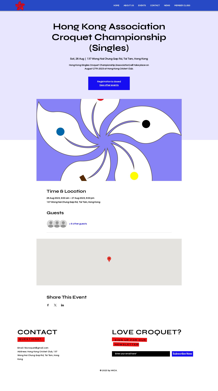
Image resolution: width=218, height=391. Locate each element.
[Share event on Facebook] (48, 305)
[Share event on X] (55, 305)
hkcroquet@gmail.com (36, 348)
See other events (109, 85)
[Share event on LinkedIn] (62, 305)
